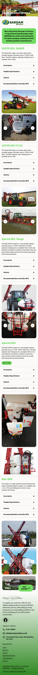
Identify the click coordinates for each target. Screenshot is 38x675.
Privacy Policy (17, 668)
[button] (35, 2)
